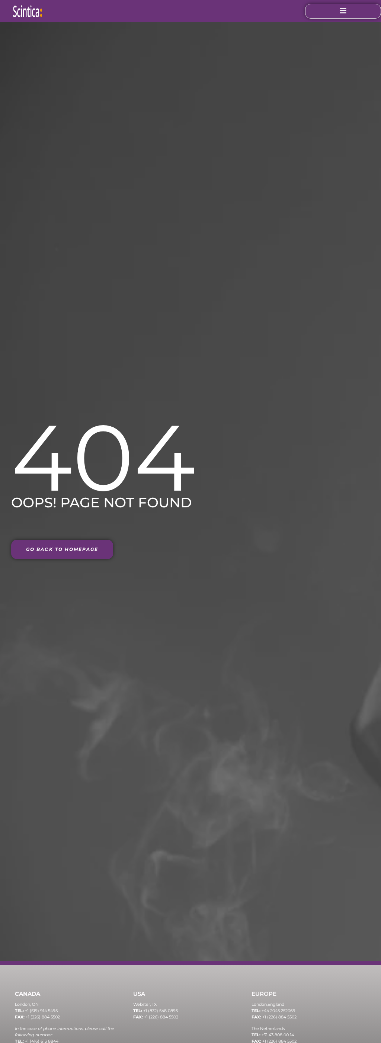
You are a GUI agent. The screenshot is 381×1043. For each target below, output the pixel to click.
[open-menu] (343, 11)
